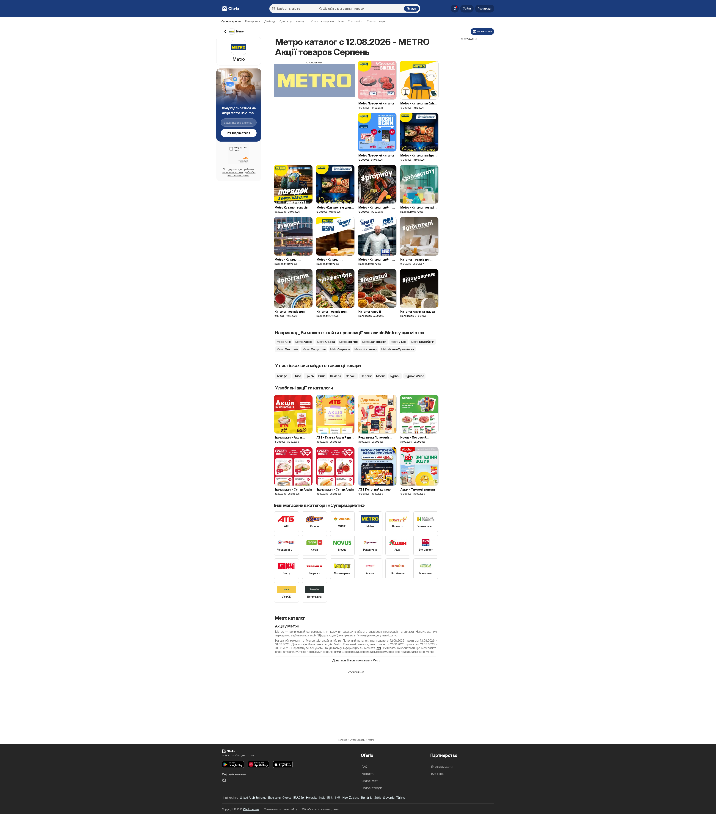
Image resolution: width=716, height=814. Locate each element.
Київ (284, 342)
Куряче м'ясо (414, 376)
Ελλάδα (298, 797)
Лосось (351, 376)
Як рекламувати (442, 766)
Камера (335, 376)
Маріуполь (314, 349)
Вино (322, 376)
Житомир (365, 349)
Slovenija (388, 797)
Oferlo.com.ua (251, 809)
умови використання (232, 172)
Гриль (309, 376)
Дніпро (348, 342)
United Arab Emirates (253, 797)
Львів (398, 342)
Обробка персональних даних (320, 809)
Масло (380, 376)
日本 (330, 797)
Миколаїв (287, 349)
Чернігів (340, 349)
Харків (304, 342)
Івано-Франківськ (397, 349)
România (366, 797)
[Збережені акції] (455, 8)
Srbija (377, 797)
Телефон (283, 376)
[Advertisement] (314, 90)
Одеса (326, 342)
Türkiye (400, 797)
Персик (366, 376)
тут (378, 648)
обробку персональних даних (241, 174)
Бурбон (395, 376)
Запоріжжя (374, 342)
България (274, 797)
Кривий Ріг (422, 342)
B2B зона (437, 774)
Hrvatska (311, 797)
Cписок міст (355, 21)
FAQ (364, 766)
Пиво (297, 376)
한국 (337, 797)
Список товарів (376, 21)
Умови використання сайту (280, 809)
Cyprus (286, 797)
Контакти (368, 774)
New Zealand (350, 797)
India (322, 797)
